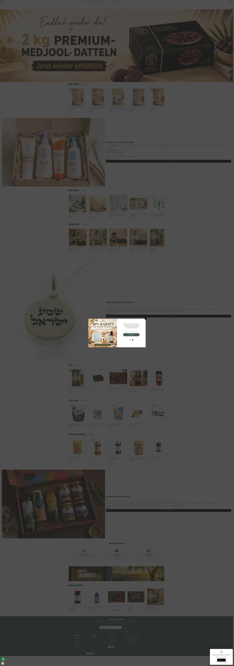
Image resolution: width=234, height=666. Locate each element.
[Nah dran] (146, 319)
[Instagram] (132, 340)
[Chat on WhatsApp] (3, 659)
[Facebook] (130, 340)
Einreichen (131, 334)
